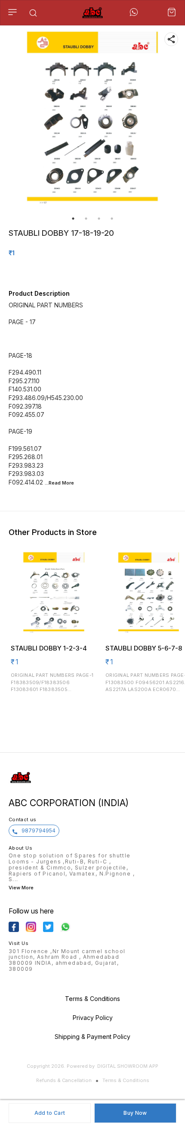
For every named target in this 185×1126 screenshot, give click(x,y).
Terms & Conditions (125, 1080)
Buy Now (135, 1113)
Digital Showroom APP (127, 1066)
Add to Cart (49, 1113)
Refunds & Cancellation (64, 1080)
